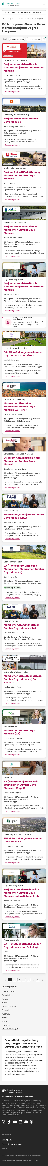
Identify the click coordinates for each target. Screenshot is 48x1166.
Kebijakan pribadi (22, 1160)
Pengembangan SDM (36, 39)
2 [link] (14, 980)
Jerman (5, 1021)
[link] (43, 980)
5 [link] (28, 980)
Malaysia (6, 1025)
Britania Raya (8, 995)
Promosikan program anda (12, 1144)
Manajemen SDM (17, 39)
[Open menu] (44, 4)
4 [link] (23, 980)
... (33, 980)
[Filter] (44, 39)
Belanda (5, 1017)
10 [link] (38, 980)
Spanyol (5, 1010)
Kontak (4, 1149)
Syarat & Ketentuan (8, 1160)
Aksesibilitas (33, 1160)
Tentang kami (7, 1139)
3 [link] (19, 980)
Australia (6, 1014)
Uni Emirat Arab (9, 1006)
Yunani (5, 1002)
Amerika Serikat (9, 991)
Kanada (5, 999)
